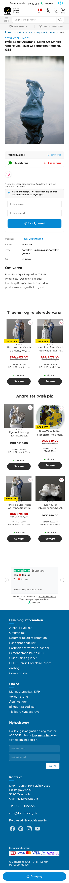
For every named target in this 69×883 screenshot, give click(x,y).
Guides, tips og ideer (23, 658)
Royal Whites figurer (6, 32)
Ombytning (17, 633)
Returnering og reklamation (28, 638)
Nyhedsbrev (19, 722)
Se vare (19, 381)
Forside (12, 33)
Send (52, 765)
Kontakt (15, 777)
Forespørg (36, 876)
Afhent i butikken (20, 628)
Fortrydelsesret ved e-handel (29, 648)
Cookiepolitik (18, 673)
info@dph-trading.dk (23, 813)
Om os (14, 684)
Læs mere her (41, 735)
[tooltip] (19, 350)
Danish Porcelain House (16, 10)
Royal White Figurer (47, 33)
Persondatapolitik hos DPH (27, 653)
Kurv (63, 13)
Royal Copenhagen (32, 239)
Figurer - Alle (26, 33)
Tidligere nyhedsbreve (24, 712)
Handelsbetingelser (22, 643)
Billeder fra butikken (22, 706)
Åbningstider (18, 701)
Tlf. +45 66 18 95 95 (22, 806)
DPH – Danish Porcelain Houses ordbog (30, 666)
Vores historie (18, 696)
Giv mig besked (36, 223)
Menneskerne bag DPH (24, 691)
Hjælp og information (26, 620)
